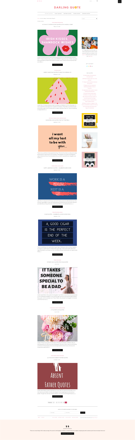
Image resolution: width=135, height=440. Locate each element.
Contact (42, 417)
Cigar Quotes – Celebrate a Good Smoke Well (57, 214)
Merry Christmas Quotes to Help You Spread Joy (57, 72)
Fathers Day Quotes (56, 212)
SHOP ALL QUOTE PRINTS (67, 433)
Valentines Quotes (62, 118)
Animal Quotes (77, 13)
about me (84, 54)
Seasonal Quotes (86, 13)
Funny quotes (58, 13)
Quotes (57, 118)
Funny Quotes (54, 417)
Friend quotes (52, 307)
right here (90, 56)
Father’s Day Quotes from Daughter (57, 262)
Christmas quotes (57, 70)
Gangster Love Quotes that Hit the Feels (57, 120)
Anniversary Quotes (52, 118)
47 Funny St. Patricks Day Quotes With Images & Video (57, 24)
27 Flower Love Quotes (57, 309)
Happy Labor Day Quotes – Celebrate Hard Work (57, 168)
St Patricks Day (60, 22)
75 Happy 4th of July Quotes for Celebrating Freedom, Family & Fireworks (89, 87)
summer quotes (60, 165)
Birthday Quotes (67, 13)
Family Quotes (53, 355)
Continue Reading (57, 64)
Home (38, 18)
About (39, 417)
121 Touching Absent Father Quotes (57, 357)
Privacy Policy (95, 417)
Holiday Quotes (48, 13)
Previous (50, 402)
